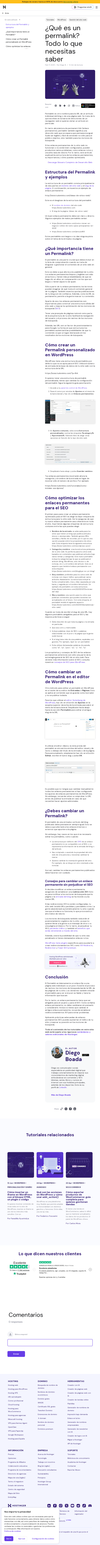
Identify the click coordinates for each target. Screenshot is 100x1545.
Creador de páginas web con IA (79, 1394)
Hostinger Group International (44, 1483)
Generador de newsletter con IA (78, 1430)
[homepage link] (4, 7)
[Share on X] (66, 1108)
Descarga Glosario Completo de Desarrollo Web (70, 162)
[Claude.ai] (60, 105)
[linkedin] (49, 1505)
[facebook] (55, 1505)
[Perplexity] (73, 105)
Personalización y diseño (19, 1187)
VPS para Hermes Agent (17, 1423)
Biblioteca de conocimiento (79, 1458)
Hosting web (13, 1385)
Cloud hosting (13, 1405)
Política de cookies (12, 1531)
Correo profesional (15, 1401)
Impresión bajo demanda (78, 1414)
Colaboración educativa (17, 1466)
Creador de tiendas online (78, 1400)
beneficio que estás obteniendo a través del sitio (67, 929)
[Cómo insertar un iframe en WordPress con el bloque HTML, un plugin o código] (20, 1165)
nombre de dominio (62, 205)
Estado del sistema (16, 1485)
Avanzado (41, 1187)
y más (68, 1520)
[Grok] (68, 105)
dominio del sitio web (71, 185)
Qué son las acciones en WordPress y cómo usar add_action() (49, 1195)
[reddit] (78, 1505)
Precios (11, 1454)
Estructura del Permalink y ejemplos (17, 26)
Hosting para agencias (17, 1415)
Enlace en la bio (74, 1418)
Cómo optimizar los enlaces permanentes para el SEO (18, 48)
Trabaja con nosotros (46, 1462)
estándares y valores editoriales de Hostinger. (67, 1033)
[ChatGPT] (55, 105)
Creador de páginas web (77, 1389)
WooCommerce (73, 1187)
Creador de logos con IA (77, 1436)
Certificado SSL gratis (46, 1406)
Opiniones (12, 1458)
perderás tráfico (57, 928)
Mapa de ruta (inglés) (16, 1478)
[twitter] (67, 1505)
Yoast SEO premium (67, 948)
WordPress (61, 20)
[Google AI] (64, 105)
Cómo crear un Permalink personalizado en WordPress (18, 40)
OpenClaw (12, 1427)
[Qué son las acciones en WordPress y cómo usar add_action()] (50, 1165)
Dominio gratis (44, 1399)
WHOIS (40, 1403)
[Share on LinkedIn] (74, 1108)
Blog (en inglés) (44, 1466)
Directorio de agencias (17, 1474)
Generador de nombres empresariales (77, 1423)
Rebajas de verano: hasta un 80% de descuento (50, 2)
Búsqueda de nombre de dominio (48, 1386)
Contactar (72, 1466)
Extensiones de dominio (47, 1414)
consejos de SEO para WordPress (69, 662)
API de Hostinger (74, 1443)
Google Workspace (15, 1435)
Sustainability (43, 1474)
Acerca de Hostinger (46, 1454)
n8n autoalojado (14, 1397)
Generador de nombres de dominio (78, 1409)
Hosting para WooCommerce (14, 1410)
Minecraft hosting (15, 1419)
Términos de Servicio (64, 1512)
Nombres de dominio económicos (46, 1393)
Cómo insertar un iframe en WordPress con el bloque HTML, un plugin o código (19, 1196)
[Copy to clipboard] (61, 1108)
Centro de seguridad (16, 1489)
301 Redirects (86, 945)
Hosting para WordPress (17, 1389)
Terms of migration (15, 1481)
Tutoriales (50, 20)
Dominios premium (45, 1429)
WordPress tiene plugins (56, 943)
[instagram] (61, 1505)
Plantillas (71, 1404)
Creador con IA (74, 1385)
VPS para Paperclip (15, 1431)
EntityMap (12, 1497)
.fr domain (42, 1418)
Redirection (50, 948)
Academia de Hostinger (77, 1462)
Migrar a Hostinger (75, 1440)
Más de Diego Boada (61, 1095)
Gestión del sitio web (77, 20)
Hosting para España (16, 1439)
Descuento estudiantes (47, 1470)
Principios (41, 1478)
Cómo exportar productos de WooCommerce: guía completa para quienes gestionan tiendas (78, 1198)
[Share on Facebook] (70, 1108)
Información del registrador (81, 1512)
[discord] (90, 1505)
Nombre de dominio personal (46, 1423)
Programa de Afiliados (17, 1462)
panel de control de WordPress (74, 388)
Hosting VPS (13, 1393)
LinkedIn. (63, 1087)
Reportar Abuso (74, 1470)
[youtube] (72, 1505)
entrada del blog (63, 896)
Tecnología (42, 1458)
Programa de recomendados (19, 1470)
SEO (57, 308)
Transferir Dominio (45, 1410)
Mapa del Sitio (14, 1493)
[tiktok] (84, 1505)
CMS (79, 842)
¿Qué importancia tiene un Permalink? (18, 33)
